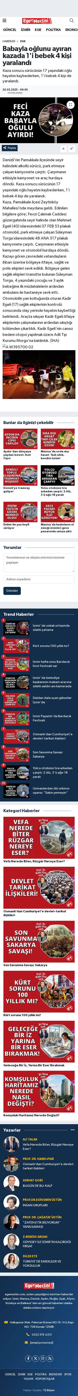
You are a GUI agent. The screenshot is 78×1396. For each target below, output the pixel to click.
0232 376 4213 (42, 1334)
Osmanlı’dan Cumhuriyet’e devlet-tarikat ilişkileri (48, 1166)
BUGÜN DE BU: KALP (37, 1186)
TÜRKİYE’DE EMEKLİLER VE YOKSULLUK (42, 1264)
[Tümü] (73, 1130)
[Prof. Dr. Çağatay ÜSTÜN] (11, 1222)
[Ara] (71, 20)
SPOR (67, 1374)
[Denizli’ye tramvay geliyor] (20, 475)
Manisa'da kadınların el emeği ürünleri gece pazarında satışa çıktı (57, 528)
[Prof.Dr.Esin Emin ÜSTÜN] (11, 1202)
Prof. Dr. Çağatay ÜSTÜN (42, 1217)
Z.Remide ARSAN (35, 1236)
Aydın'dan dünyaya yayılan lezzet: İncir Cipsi (17, 455)
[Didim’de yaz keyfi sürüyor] (20, 512)
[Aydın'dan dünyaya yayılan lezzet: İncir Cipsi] (20, 439)
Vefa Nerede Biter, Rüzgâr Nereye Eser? (48, 1147)
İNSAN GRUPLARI (35, 1205)
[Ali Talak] (11, 1144)
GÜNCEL (9, 30)
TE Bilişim (49, 1390)
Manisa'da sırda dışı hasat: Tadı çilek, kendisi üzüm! (55, 455)
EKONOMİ (55, 1374)
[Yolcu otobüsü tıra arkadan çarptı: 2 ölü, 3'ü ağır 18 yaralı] (58, 475)
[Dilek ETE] (11, 1261)
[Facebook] (28, 1358)
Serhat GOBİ (33, 1180)
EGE (38, 30)
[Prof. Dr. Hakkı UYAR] (11, 1163)
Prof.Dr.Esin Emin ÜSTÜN (42, 1199)
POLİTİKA (53, 30)
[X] (35, 1358)
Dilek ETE (30, 1256)
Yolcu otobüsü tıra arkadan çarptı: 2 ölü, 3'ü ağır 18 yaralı (56, 491)
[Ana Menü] (4, 20)
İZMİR (25, 30)
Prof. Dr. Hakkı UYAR (38, 1158)
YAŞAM (28, 1378)
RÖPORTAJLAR (45, 1378)
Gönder (12, 590)
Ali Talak (30, 1139)
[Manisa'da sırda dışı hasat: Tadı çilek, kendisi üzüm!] (58, 439)
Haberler (9, 41)
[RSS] (50, 1358)
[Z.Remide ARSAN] (11, 1241)
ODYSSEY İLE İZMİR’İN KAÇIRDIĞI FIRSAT (47, 1244)
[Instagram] (42, 1358)
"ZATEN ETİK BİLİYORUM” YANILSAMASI (42, 1225)
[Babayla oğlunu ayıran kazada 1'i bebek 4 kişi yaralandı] (39, 120)
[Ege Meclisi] (37, 20)
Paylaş (12, 147)
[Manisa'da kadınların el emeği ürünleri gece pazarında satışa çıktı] (58, 512)
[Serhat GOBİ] (11, 1183)
